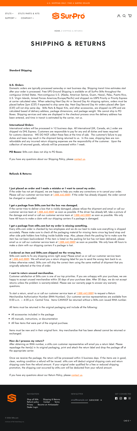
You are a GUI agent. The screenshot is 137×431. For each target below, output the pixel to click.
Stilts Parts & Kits (29, 13)
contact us (79, 159)
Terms (57, 401)
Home (57, 31)
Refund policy (33, 401)
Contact (46, 401)
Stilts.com (15, 418)
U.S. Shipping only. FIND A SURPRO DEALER (68, 3)
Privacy (30, 404)
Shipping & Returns (51, 399)
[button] (124, 16)
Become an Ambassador (48, 404)
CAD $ (126, 420)
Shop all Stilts (32, 399)
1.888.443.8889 (61, 195)
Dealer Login (32, 407)
